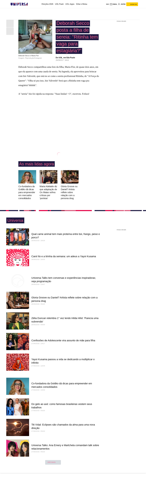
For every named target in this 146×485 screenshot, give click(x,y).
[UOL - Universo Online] (30, 4)
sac (107, 4)
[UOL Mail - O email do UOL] (113, 4)
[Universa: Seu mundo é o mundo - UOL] (19, 4)
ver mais (51, 462)
